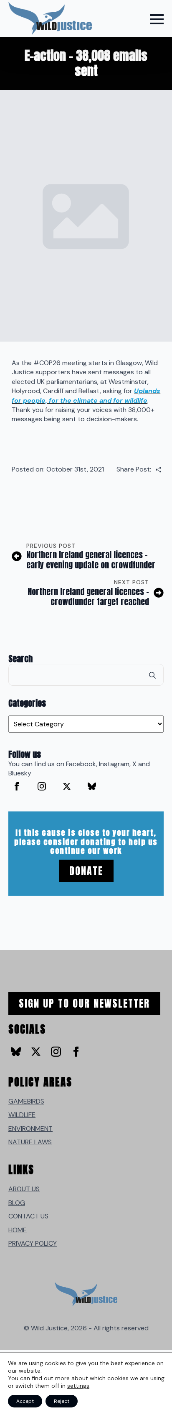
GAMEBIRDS (26, 1101)
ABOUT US (24, 1188)
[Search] (152, 675)
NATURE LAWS (30, 1142)
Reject (61, 1401)
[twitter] (66, 786)
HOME (17, 1230)
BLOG (16, 1202)
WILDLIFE (21, 1114)
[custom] (91, 786)
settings (78, 1385)
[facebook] (16, 786)
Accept (25, 1401)
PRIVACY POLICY (32, 1243)
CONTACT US (28, 1216)
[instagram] (41, 786)
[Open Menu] (157, 19)
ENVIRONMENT (30, 1128)
